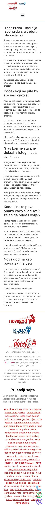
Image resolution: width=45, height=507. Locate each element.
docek (35, 476)
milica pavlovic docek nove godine (22, 449)
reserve (9, 462)
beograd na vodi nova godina (25, 489)
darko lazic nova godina (16, 419)
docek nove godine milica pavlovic (22, 452)
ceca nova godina (29, 416)
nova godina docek (30, 466)
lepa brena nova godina (26, 422)
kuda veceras (23, 476)
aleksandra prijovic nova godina (22, 446)
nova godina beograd (17, 499)
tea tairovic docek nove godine (22, 436)
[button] (22, 15)
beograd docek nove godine (22, 469)
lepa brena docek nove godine (20, 426)
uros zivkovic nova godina (19, 439)
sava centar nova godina (27, 496)
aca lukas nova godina (16, 409)
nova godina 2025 (24, 462)
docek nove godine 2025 (27, 459)
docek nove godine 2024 (17, 479)
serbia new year (12, 493)
